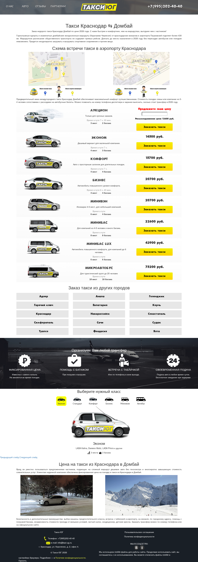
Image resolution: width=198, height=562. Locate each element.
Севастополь (156, 314)
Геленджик (156, 296)
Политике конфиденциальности (70, 557)
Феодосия (100, 331)
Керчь (156, 305)
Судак (156, 322)
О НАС (10, 6)
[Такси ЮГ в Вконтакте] (137, 547)
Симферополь (43, 322)
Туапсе (43, 331)
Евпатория (100, 305)
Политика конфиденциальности (139, 536)
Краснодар (43, 314)
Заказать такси (154, 127)
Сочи (100, 322)
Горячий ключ (43, 305)
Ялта (156, 331)
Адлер (43, 296)
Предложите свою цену (154, 109)
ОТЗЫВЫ (40, 6)
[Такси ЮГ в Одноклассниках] (142, 547)
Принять (23, 560)
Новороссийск (100, 314)
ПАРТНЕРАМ (58, 6)
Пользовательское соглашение (139, 532)
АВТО (25, 6)
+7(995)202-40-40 (165, 6)
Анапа (100, 296)
